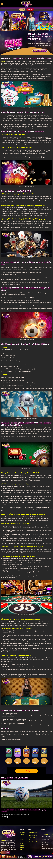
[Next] (50, 21)
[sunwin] (13, 856)
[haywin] (40, 856)
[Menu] (2, 4)
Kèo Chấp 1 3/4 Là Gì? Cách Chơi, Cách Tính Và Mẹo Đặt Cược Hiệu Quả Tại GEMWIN (23, 810)
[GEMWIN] (26, 3)
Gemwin (30, 42)
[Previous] (3, 21)
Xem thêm (4, 816)
